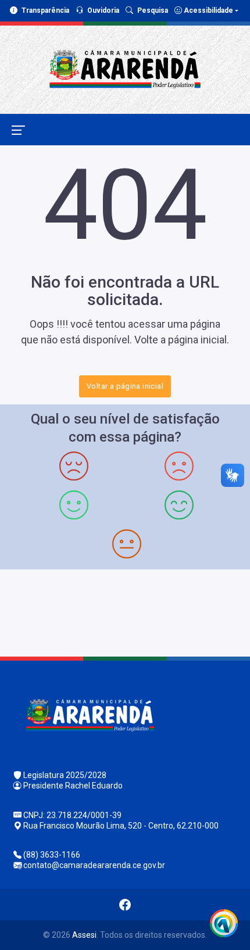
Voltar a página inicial (125, 386)
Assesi (84, 935)
